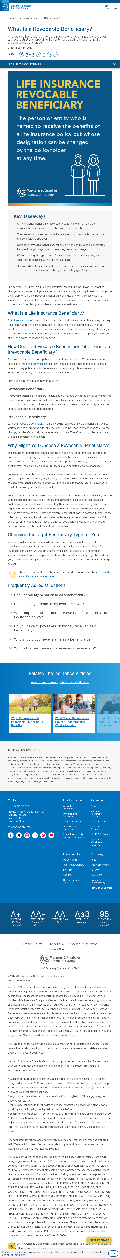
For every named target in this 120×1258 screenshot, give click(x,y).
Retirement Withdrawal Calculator (96, 842)
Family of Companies (101, 887)
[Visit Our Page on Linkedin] (35, 835)
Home (11, 18)
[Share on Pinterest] (55, 54)
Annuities (95, 805)
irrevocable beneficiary (30, 423)
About (94, 859)
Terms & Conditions (60, 949)
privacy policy (18, 1254)
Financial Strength (100, 864)
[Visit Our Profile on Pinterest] (43, 835)
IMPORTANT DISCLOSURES (22, 750)
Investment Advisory (73, 864)
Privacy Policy (56, 943)
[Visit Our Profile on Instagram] (27, 835)
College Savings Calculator (71, 881)
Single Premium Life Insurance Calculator (73, 835)
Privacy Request (32, 943)
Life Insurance (25, 18)
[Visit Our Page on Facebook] (11, 835)
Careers (95, 869)
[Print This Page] (32, 54)
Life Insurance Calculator (74, 682)
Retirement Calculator (96, 828)
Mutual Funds (70, 859)
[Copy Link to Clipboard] (21, 54)
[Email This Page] (27, 54)
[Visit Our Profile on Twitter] (19, 835)
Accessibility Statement (83, 943)
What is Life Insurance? (44, 682)
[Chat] (12, 1246)
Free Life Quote (99, 1240)
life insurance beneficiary (24, 320)
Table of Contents (25, 64)
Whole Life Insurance (68, 807)
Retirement (98, 800)
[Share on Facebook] (44, 54)
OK (113, 1253)
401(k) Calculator (99, 834)
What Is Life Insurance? (48, 18)
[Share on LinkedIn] (49, 54)
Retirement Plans (99, 821)
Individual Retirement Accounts (96, 814)
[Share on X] (38, 54)
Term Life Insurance (73, 821)
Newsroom (96, 875)
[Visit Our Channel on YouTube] (51, 835)
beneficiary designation (39, 363)
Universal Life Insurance (70, 815)
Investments (71, 854)
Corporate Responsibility (98, 881)
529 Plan (67, 869)
